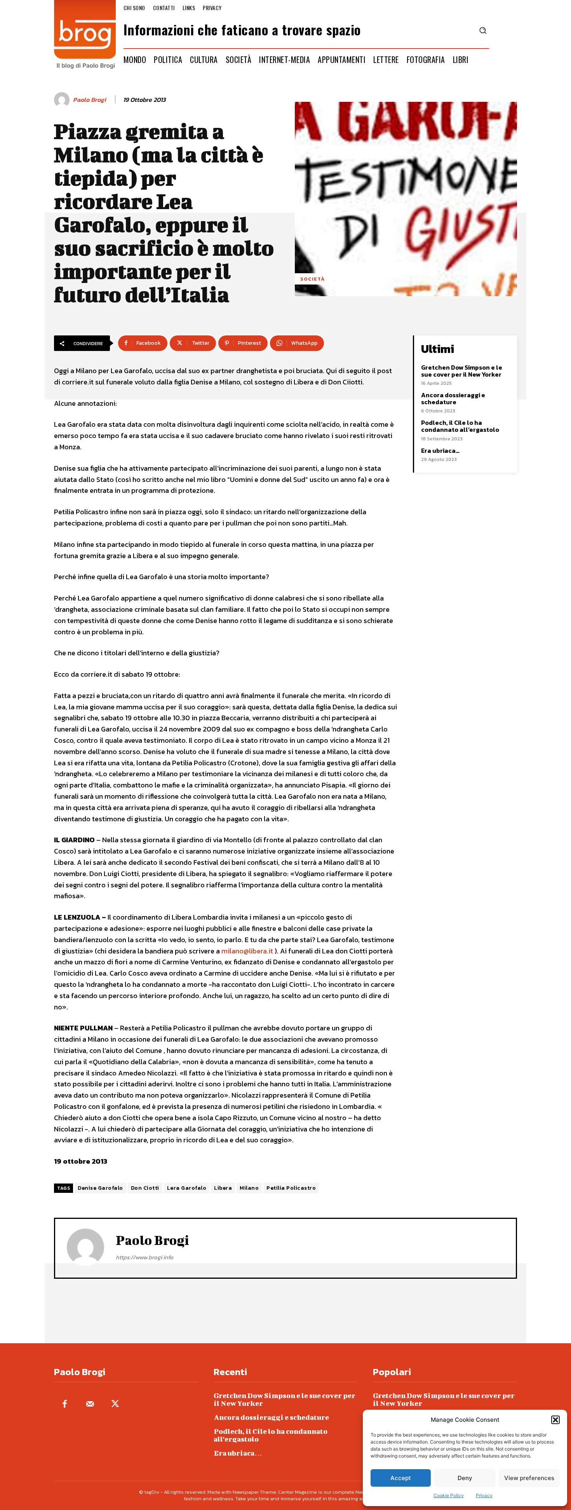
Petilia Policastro (291, 1188)
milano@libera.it (248, 951)
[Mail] (90, 1404)
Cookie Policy (448, 1495)
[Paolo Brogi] (63, 100)
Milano (249, 1188)
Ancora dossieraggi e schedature (453, 398)
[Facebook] (64, 1404)
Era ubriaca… (440, 450)
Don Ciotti (145, 1188)
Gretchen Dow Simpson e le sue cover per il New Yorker (461, 371)
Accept (400, 1478)
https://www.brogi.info (144, 1257)
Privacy (484, 1495)
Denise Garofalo (100, 1188)
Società (312, 279)
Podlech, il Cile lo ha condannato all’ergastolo (460, 426)
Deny (465, 1478)
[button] (555, 1420)
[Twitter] (115, 1404)
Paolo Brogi (89, 99)
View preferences (529, 1478)
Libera (223, 1188)
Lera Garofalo (187, 1188)
